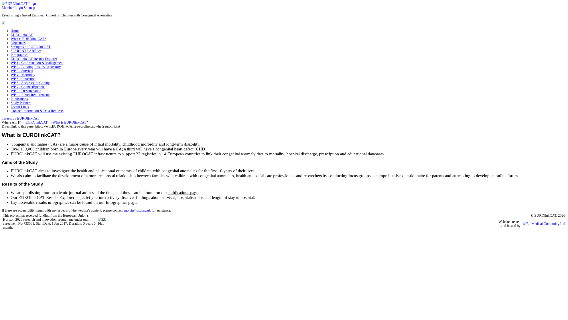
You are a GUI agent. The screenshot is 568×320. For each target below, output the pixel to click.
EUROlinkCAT (37, 122)
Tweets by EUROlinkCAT (20, 118)
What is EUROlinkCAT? (70, 122)
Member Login (12, 8)
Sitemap (29, 8)
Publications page (183, 192)
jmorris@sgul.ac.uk (137, 210)
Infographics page (121, 202)
